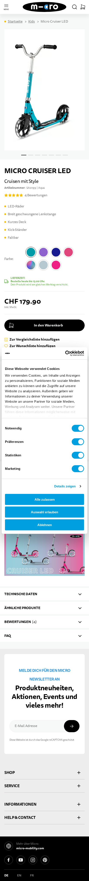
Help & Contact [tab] (20, 817)
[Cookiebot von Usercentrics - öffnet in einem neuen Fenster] (65, 353)
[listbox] (54, 259)
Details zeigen (65, 486)
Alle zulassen (45, 499)
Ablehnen (44, 525)
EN (19, 875)
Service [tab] (11, 786)
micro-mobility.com (30, 848)
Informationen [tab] (20, 804)
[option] (31, 252)
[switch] (78, 441)
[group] (44, 266)
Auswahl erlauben (44, 512)
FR (32, 875)
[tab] (44, 594)
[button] (74, 7)
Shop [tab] (9, 772)
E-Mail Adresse (26, 726)
